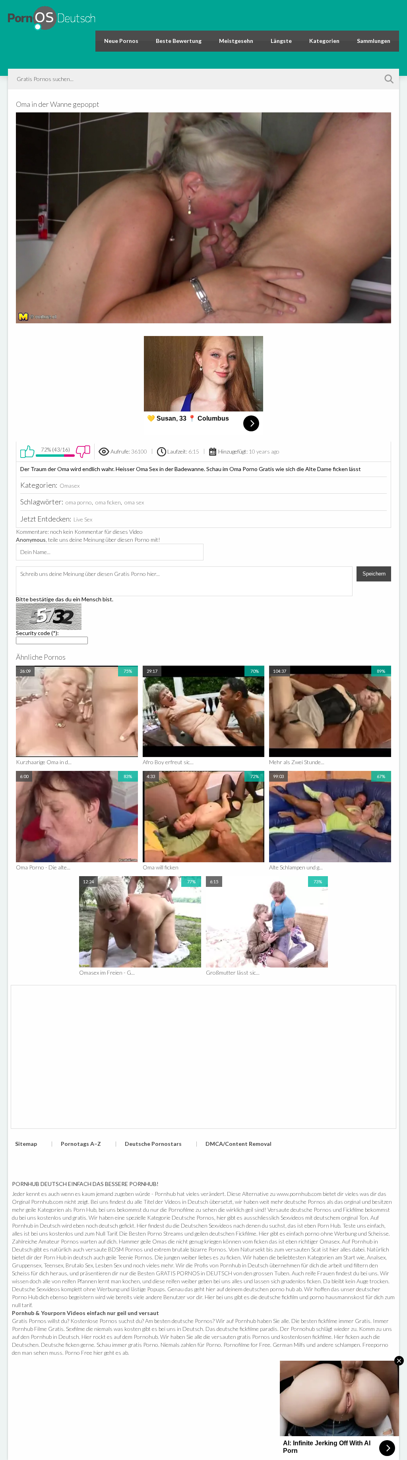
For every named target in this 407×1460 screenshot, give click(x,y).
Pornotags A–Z (81, 1143)
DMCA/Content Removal (238, 1143)
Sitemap (26, 1143)
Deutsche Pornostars (153, 1143)
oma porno (79, 502)
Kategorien (324, 40)
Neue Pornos (121, 40)
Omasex (69, 485)
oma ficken (108, 502)
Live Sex (83, 519)
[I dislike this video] (83, 451)
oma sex (134, 502)
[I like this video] (27, 451)
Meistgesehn (236, 40)
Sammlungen (373, 40)
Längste (281, 40)
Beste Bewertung (179, 40)
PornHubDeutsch (51, 17)
